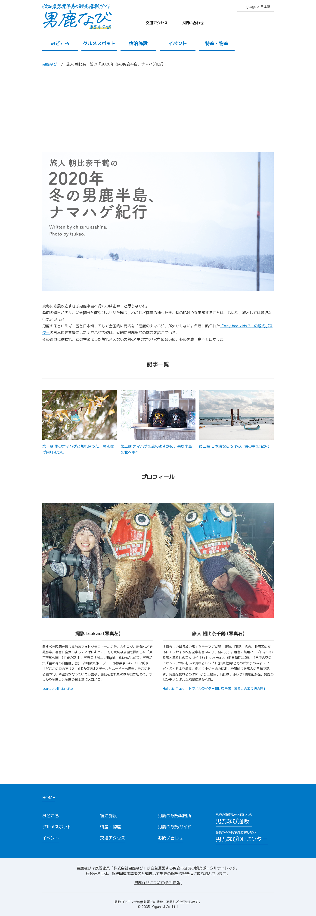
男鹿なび (49, 64)
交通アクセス (157, 22)
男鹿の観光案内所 (174, 815)
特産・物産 (216, 43)
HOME (48, 797)
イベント (177, 43)
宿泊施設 (138, 43)
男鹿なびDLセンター (242, 836)
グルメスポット (99, 43)
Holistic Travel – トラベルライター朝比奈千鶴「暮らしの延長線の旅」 (214, 688)
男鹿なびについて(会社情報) (158, 882)
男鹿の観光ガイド (174, 826)
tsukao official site (57, 688)
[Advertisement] (158, 109)
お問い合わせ (193, 22)
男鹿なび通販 (234, 818)
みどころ (60, 43)
